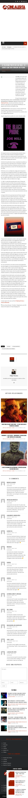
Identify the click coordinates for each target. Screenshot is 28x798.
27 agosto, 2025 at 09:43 (12, 564)
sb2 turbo (10, 609)
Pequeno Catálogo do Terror (8, 348)
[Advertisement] (14, 25)
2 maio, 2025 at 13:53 (11, 484)
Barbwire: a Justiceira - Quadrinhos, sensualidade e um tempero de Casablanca (14, 436)
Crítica (4, 427)
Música (13, 696)
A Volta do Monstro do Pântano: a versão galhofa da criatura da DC (14, 468)
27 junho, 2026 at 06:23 (11, 653)
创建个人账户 (10, 639)
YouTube (5, 790)
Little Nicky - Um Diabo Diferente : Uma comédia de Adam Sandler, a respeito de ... (17, 718)
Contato (5, 759)
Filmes (13, 427)
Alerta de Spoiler (18, 775)
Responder (9, 485)
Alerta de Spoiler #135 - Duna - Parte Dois (20, 773)
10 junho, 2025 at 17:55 (11, 501)
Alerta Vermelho (18, 784)
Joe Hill (8, 346)
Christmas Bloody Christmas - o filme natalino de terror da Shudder (14, 425)
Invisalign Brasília (12, 499)
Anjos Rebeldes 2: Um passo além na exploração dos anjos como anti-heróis (17, 701)
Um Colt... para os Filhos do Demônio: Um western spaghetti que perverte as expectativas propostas (17, 710)
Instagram (5, 787)
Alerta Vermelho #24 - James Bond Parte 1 (20, 781)
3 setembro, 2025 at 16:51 (12, 626)
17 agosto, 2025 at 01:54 (12, 532)
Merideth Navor (11, 482)
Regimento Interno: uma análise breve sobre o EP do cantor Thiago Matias (17, 694)
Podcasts (17, 785)
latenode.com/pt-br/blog (14, 594)
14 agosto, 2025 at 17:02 (12, 517)
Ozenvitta (9, 531)
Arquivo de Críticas (7, 757)
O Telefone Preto (16, 346)
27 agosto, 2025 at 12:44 (12, 579)
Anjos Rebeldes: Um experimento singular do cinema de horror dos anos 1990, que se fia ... (17, 727)
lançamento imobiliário (13, 515)
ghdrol (9, 562)
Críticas (5, 748)
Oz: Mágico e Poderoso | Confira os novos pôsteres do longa (20, 791)
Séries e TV (5, 750)
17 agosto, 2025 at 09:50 (12, 548)
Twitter (5, 789)
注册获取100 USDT (12, 652)
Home (4, 743)
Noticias (19, 794)
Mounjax (9, 547)
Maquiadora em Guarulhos (14, 625)
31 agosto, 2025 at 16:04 (12, 611)
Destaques (4, 70)
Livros (9, 70)
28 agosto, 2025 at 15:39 (12, 595)
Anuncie (5, 761)
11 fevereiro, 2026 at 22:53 (12, 641)
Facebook (5, 785)
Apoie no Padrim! (7, 765)
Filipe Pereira (14, 376)
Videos (4, 752)
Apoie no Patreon (7, 763)
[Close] (8, 768)
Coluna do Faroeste (12, 713)
